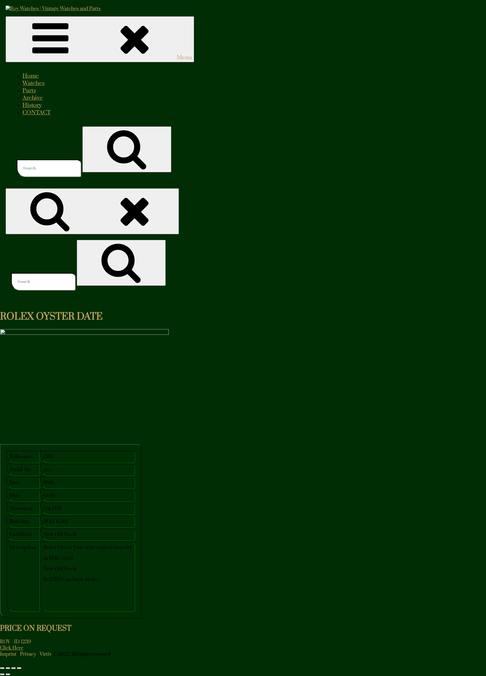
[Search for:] (49, 168)
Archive (32, 98)
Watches (33, 83)
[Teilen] (13, 668)
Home (30, 76)
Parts (29, 90)
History (32, 105)
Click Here (11, 648)
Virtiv (45, 654)
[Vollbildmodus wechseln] (8, 668)
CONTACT (36, 112)
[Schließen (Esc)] (19, 668)
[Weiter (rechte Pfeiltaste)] (8, 674)
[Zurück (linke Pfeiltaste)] (2, 674)
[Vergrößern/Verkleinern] (2, 668)
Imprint (8, 654)
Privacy (28, 654)
